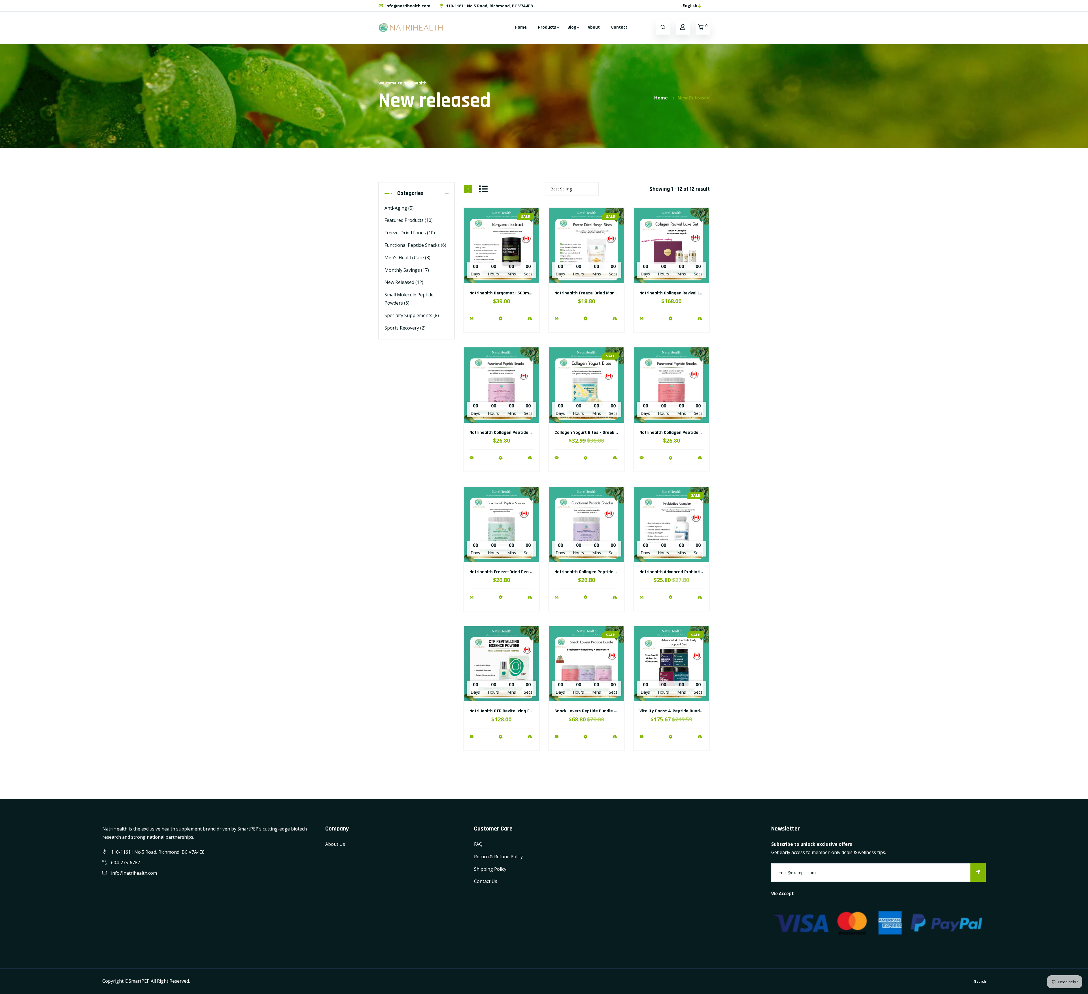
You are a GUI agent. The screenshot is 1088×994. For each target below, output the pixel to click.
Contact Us (485, 881)
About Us (335, 844)
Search (980, 981)
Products (547, 27)
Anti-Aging (399, 208)
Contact (619, 27)
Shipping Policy (490, 869)
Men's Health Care (407, 257)
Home (521, 27)
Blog (572, 27)
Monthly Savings (406, 270)
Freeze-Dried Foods (409, 233)
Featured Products (408, 220)
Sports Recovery (405, 328)
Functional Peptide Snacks (415, 245)
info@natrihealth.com (407, 6)
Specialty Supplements (411, 315)
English (690, 5)
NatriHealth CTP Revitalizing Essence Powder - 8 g (519, 711)
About (594, 27)
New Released (403, 282)
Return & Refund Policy (498, 856)
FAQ (478, 844)
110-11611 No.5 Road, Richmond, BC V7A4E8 (489, 6)
